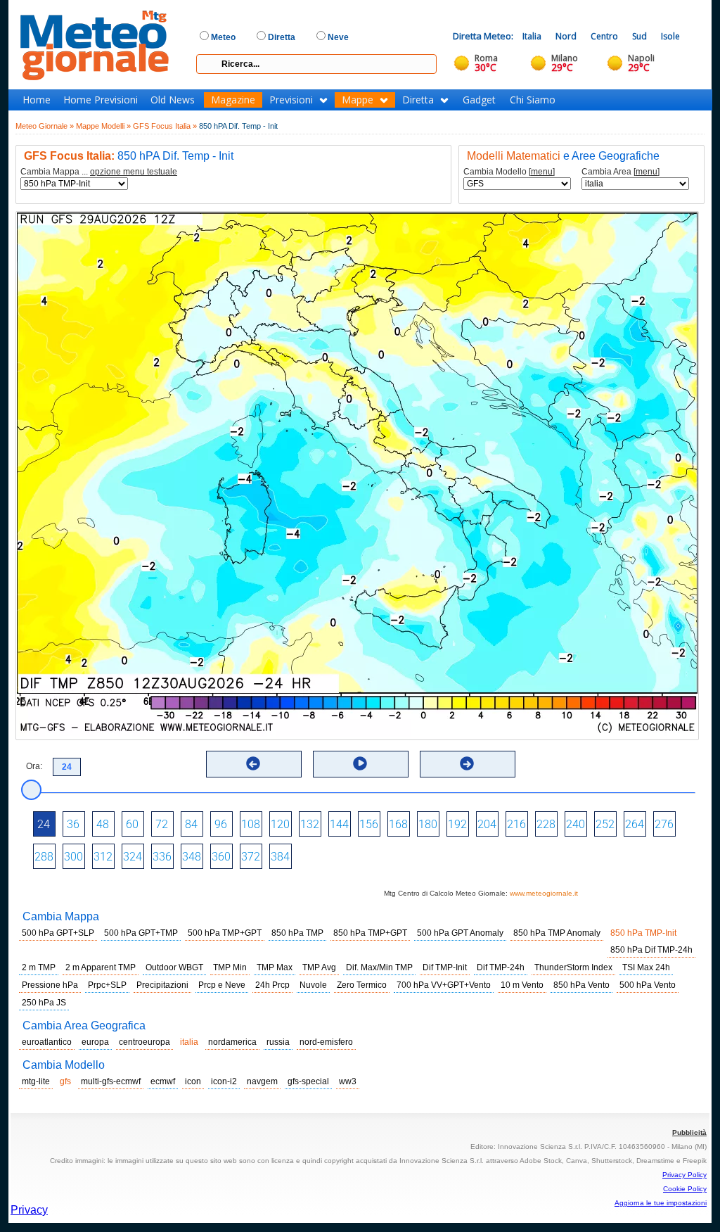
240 (575, 824)
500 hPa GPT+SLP (58, 933)
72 (161, 824)
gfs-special (308, 1081)
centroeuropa (144, 1042)
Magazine (233, 100)
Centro (604, 36)
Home (36, 100)
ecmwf (162, 1081)
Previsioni (291, 100)
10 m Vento (522, 985)
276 (664, 824)
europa (95, 1042)
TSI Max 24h (646, 967)
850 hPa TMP (297, 933)
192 (457, 824)
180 (427, 824)
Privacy (29, 1210)
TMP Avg (319, 967)
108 (250, 824)
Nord (566, 36)
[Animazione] (360, 763)
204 (486, 824)
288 (43, 856)
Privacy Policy (684, 1175)
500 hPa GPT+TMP (141, 933)
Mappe (357, 100)
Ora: (34, 766)
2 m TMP (39, 967)
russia (278, 1042)
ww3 (347, 1081)
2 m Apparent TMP (100, 967)
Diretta (418, 100)
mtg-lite (36, 1081)
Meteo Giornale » (44, 126)
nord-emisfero (326, 1042)
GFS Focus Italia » (165, 126)
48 (102, 824)
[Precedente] (253, 763)
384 (280, 856)
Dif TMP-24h (501, 967)
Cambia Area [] (620, 172)
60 (132, 824)
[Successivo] (466, 763)
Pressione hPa (50, 985)
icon (193, 1081)
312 (103, 856)
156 (368, 824)
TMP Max (274, 967)
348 (191, 856)
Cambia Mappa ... (98, 172)
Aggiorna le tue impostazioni (661, 1203)
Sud (639, 36)
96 (220, 824)
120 (280, 824)
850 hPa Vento (581, 985)
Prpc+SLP (107, 985)
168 (398, 824)
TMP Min (230, 967)
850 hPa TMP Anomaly (556, 933)
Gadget (479, 100)
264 (634, 824)
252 (605, 824)
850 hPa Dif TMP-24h (651, 950)
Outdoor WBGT (174, 967)
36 (73, 824)
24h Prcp (272, 985)
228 (545, 824)
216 (516, 824)
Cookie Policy (685, 1189)
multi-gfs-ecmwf (111, 1081)
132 (309, 824)
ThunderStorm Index (573, 967)
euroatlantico (47, 1042)
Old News (172, 100)
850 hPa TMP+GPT (370, 933)
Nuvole (313, 985)
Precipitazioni (162, 985)
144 (339, 824)
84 (191, 824)
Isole (670, 36)
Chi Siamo (532, 100)
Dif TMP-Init (445, 967)
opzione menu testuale (133, 172)
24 (43, 824)
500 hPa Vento (647, 985)
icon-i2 (224, 1081)
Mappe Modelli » (103, 126)
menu (542, 172)
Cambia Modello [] (509, 172)
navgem (262, 1081)
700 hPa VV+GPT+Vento (444, 985)
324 (132, 856)
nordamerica (232, 1042)
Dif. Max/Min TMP (379, 967)
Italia (531, 36)
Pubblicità (689, 1132)
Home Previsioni (100, 100)
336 (162, 856)
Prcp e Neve (221, 985)
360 (221, 856)
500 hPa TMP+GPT (225, 933)
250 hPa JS (44, 1003)
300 (73, 856)
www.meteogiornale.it (544, 893)
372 (250, 856)
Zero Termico (362, 985)
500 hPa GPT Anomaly (460, 933)
